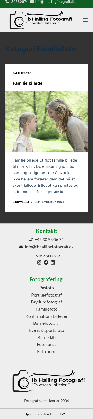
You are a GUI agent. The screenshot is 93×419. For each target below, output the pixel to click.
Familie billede (28, 83)
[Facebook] (46, 262)
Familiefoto (22, 73)
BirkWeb (61, 414)
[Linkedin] (52, 262)
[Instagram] (39, 262)
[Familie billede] (46, 121)
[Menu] (85, 20)
